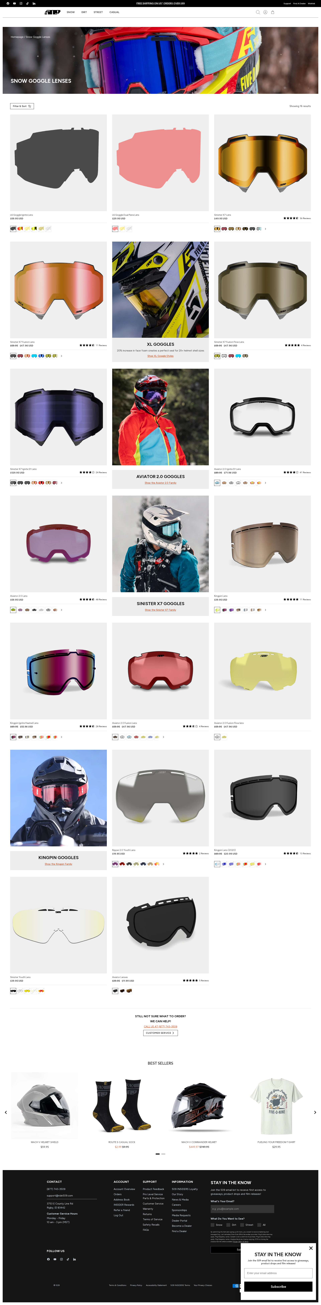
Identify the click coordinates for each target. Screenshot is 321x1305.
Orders (118, 1194)
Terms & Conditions (117, 1285)
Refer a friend (122, 1210)
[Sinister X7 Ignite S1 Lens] (58, 417)
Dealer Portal (179, 1220)
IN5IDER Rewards (124, 1204)
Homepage (17, 36)
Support (287, 3)
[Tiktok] (27, 3)
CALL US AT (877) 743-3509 (160, 1026)
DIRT (84, 12)
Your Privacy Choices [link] (203, 1285)
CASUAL (114, 12)
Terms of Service (153, 1219)
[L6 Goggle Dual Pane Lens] (160, 163)
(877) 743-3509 (56, 1189)
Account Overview (124, 1189)
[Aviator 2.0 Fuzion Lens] (160, 671)
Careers (176, 1204)
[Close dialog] (311, 1248)
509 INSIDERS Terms (180, 1285)
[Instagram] (21, 3)
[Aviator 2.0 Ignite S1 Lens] (262, 417)
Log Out (118, 1215)
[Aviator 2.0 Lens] (58, 544)
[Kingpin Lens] (262, 544)
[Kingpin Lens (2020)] (262, 798)
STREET (98, 12)
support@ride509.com (60, 1195)
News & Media (180, 1199)
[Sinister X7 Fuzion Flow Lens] (262, 290)
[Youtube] (14, 3)
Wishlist (311, 3)
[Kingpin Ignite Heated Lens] (58, 671)
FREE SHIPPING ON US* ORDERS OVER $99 (160, 3)
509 (58, 1285)
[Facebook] (8, 3)
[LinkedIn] (34, 3)
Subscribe (278, 1286)
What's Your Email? (222, 1201)
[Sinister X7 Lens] (262, 163)
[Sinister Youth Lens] (58, 925)
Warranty (148, 1208)
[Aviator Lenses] (160, 925)
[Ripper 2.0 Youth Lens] (160, 798)
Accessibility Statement (156, 1285)
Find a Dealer (179, 1231)
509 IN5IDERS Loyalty (185, 1189)
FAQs (146, 1229)
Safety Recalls (151, 1224)
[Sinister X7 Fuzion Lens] (58, 290)
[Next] (265, 229)
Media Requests (181, 1215)
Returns (147, 1214)
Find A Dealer (299, 3)
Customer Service (153, 1203)
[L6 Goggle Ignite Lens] (58, 163)
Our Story (177, 1194)
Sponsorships (179, 1210)
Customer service (158, 1032)
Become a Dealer (182, 1225)
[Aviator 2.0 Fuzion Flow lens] (262, 671)
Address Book (122, 1199)
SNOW (71, 12)
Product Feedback (153, 1189)
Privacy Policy (136, 1285)
